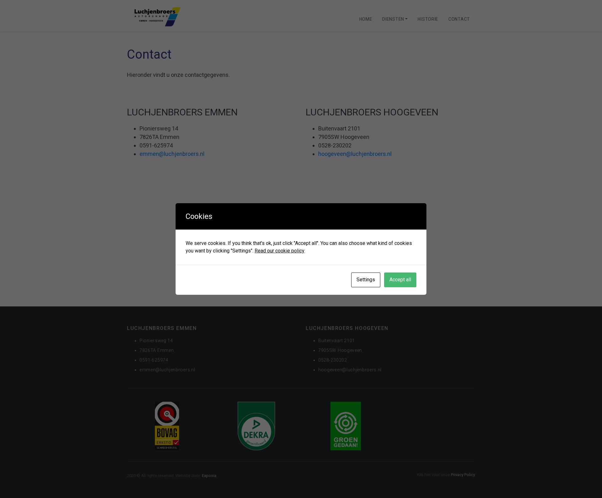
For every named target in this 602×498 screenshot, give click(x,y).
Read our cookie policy (279, 251)
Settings (365, 280)
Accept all (400, 280)
